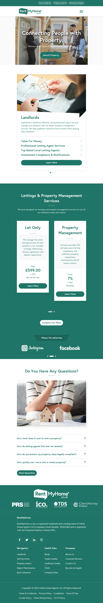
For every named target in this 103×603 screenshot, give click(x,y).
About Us (69, 554)
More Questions (27, 473)
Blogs (47, 554)
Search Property (51, 55)
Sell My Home (23, 559)
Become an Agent (76, 3)
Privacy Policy (45, 593)
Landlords (21, 554)
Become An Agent (73, 568)
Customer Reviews (73, 559)
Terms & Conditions (28, 593)
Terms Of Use (72, 593)
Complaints (59, 593)
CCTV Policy (59, 598)
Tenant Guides (51, 559)
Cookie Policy (25, 598)
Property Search (60, 3)
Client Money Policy (43, 598)
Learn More (51, 162)
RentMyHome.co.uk (26, 523)
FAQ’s (47, 568)
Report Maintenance (26, 568)
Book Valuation (24, 572)
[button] (50, 172)
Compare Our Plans (51, 322)
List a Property (45, 3)
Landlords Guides (52, 563)
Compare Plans (51, 572)
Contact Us (70, 563)
